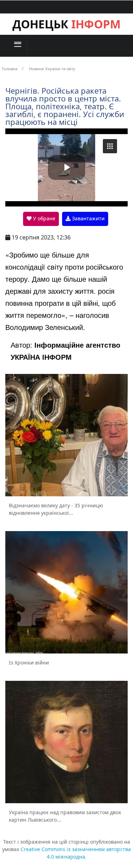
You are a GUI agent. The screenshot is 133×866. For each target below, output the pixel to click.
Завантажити (88, 218)
